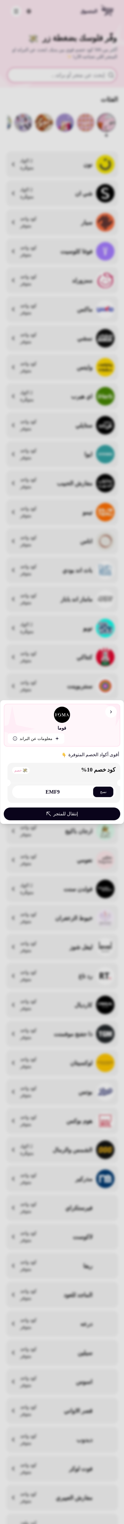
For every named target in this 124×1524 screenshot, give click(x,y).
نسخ (103, 792)
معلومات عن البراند (36, 738)
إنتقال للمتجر (65, 813)
